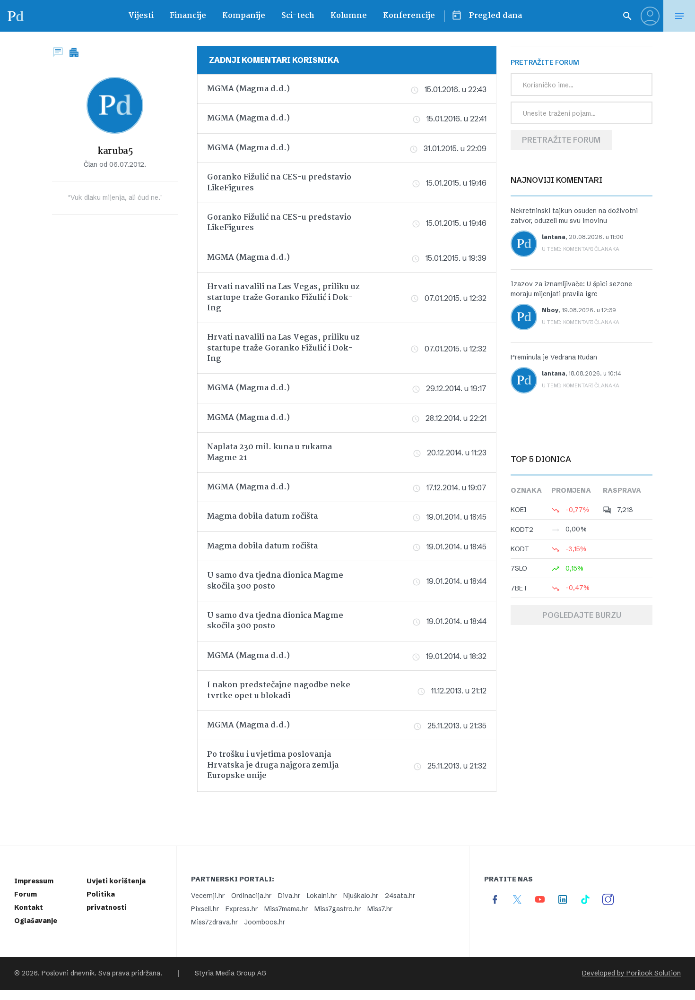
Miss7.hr (379, 909)
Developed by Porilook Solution (631, 973)
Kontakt (28, 907)
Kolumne (348, 15)
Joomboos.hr (264, 922)
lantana (553, 236)
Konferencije (409, 15)
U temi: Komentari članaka (580, 249)
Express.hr (242, 909)
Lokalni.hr (322, 895)
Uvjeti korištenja (116, 881)
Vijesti (141, 15)
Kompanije (243, 15)
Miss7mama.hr (286, 909)
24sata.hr (400, 895)
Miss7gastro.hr (337, 909)
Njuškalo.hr (360, 895)
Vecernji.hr (208, 895)
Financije (188, 15)
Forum (25, 894)
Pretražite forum (561, 140)
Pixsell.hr (205, 909)
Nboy (550, 310)
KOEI (519, 509)
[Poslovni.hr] (16, 16)
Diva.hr (289, 895)
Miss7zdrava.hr (214, 922)
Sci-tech (297, 15)
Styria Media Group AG (230, 973)
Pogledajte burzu (581, 615)
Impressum (33, 881)
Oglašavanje (35, 920)
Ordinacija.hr (251, 895)
